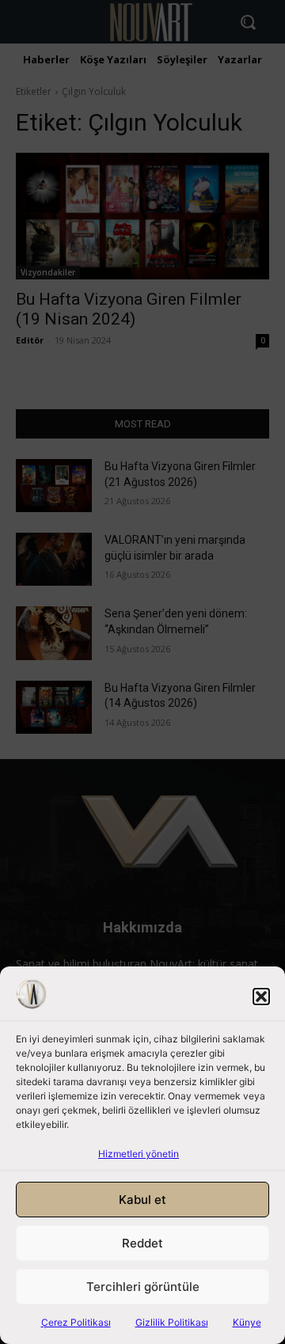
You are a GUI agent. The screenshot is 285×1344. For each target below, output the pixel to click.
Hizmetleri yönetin (138, 1154)
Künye (247, 1322)
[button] (261, 996)
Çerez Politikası (76, 1322)
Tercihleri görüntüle (143, 1286)
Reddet (142, 1243)
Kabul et (142, 1199)
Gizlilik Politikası (171, 1322)
